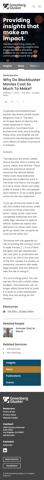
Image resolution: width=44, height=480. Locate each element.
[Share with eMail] (6, 102)
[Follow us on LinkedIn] (5, 450)
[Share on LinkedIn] (12, 102)
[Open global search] (34, 6)
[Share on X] (17, 102)
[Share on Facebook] (23, 102)
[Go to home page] (14, 6)
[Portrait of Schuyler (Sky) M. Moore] (8, 332)
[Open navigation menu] (39, 6)
